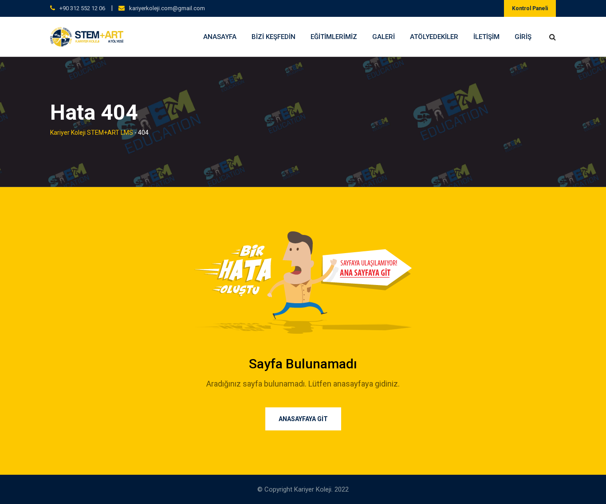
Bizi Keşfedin (273, 37)
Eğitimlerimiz (334, 37)
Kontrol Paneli (530, 8)
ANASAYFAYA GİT (303, 418)
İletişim (486, 37)
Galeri (383, 37)
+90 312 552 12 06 (82, 8)
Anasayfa (219, 37)
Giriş (523, 37)
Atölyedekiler (434, 37)
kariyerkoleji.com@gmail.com (167, 8)
